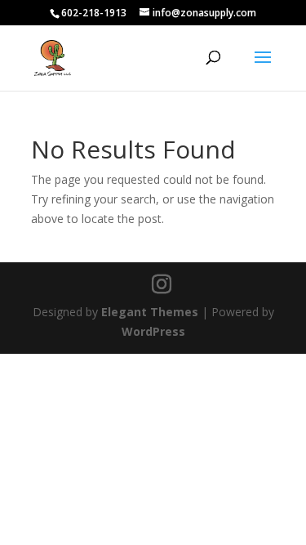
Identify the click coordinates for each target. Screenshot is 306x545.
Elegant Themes (149, 311)
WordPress (153, 331)
